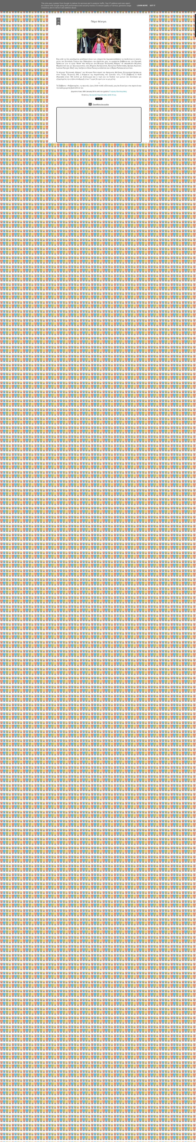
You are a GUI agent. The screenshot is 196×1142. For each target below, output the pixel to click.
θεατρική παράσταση (98, 95)
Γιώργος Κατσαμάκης (118, 91)
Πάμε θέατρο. (99, 21)
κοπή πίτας (112, 95)
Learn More (142, 5)
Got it (152, 5)
